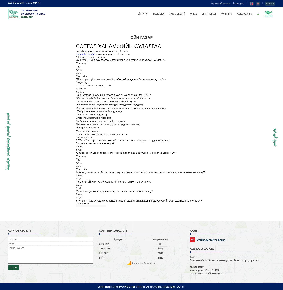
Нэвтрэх (270, 3)
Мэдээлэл (158, 13)
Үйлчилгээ (226, 13)
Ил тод (193, 13)
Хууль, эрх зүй (177, 13)
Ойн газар (143, 13)
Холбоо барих (244, 13)
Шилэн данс (238, 3)
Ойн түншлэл (209, 13)
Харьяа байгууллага (220, 3)
